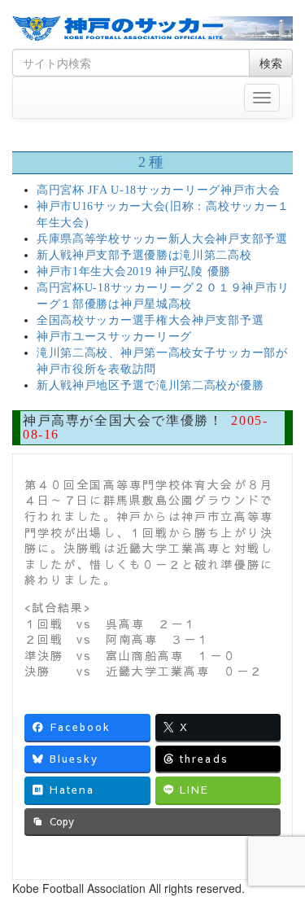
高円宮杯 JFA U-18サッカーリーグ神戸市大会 (159, 190)
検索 (270, 63)
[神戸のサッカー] (152, 28)
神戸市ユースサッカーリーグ (114, 336)
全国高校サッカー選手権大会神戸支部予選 (150, 320)
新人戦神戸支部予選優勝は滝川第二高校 (144, 255)
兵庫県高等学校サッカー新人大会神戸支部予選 (162, 239)
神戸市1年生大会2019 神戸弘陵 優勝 (134, 271)
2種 (152, 162)
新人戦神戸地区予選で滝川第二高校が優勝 (150, 385)
